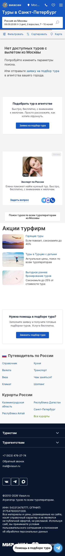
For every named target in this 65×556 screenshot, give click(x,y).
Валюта (6, 370)
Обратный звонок (13, 461)
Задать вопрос (19, 200)
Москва (35, 5)
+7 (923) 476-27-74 (14, 455)
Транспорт (40, 370)
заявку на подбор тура (43, 71)
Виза (5, 377)
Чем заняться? (43, 377)
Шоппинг (39, 384)
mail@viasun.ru (11, 466)
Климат (6, 384)
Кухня (37, 363)
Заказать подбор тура (32, 334)
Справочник (9, 363)
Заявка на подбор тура (33, 125)
